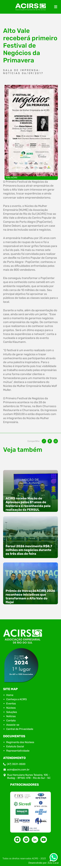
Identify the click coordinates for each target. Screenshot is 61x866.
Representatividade (17, 750)
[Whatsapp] (54, 858)
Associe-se (12, 724)
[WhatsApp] (55, 441)
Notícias (11, 716)
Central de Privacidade (19, 729)
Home (9, 695)
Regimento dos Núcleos (20, 742)
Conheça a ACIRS (16, 699)
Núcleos (11, 707)
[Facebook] (50, 441)
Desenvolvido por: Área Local (43, 862)
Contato (11, 720)
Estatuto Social (15, 746)
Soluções (11, 712)
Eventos (11, 703)
